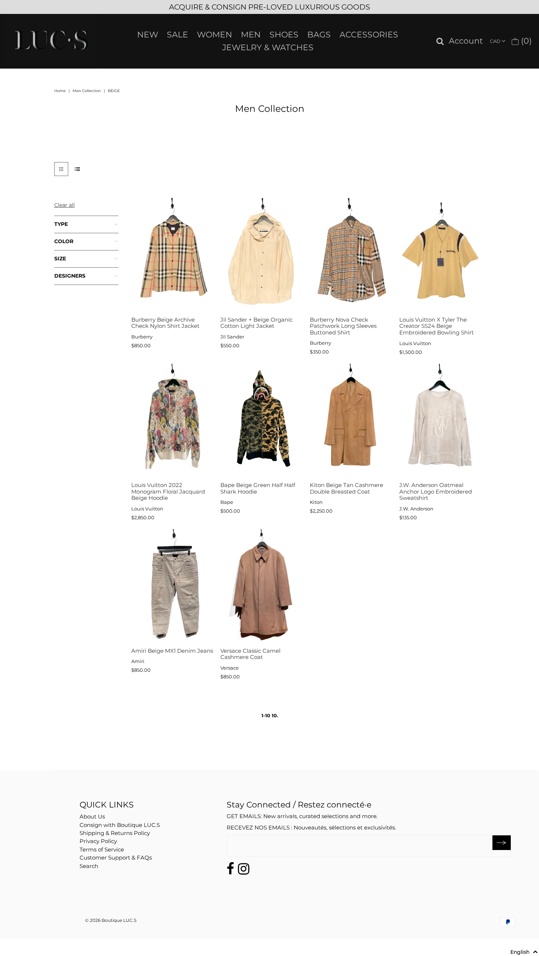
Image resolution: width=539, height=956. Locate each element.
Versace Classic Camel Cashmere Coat (250, 654)
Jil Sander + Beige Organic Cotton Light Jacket (256, 323)
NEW (147, 35)
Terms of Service (102, 849)
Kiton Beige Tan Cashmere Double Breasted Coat (346, 488)
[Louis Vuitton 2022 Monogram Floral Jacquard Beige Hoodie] (172, 421)
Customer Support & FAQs (116, 857)
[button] (524, 952)
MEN (251, 35)
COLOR (63, 241)
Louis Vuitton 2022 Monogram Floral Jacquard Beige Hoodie (168, 491)
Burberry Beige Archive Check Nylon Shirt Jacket (165, 323)
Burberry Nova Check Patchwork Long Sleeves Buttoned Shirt (343, 326)
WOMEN (214, 35)
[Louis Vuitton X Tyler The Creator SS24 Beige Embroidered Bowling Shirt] (440, 255)
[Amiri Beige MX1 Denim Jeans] (172, 586)
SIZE (60, 258)
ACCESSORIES (369, 35)
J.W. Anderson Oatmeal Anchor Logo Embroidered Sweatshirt (435, 491)
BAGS (319, 35)
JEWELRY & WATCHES (268, 47)
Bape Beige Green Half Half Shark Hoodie (257, 488)
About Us (92, 816)
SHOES (284, 35)
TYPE (61, 224)
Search (89, 865)
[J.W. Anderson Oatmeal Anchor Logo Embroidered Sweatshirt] (440, 421)
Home (60, 90)
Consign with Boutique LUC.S (120, 824)
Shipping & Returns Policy (115, 832)
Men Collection (87, 90)
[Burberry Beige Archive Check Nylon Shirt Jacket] (172, 255)
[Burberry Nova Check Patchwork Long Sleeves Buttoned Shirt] (351, 255)
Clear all (64, 205)
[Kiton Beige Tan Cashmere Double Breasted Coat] (351, 421)
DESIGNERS (69, 275)
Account (466, 41)
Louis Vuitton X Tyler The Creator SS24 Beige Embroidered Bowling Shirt (436, 326)
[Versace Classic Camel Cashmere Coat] (261, 586)
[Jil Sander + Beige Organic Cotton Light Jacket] (261, 255)
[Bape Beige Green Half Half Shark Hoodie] (261, 421)
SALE (177, 35)
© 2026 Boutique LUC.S (110, 920)
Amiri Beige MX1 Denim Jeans (172, 650)
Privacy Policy (98, 841)
